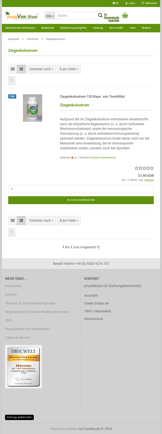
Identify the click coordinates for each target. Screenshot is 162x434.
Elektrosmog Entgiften (73, 27)
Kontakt (11, 295)
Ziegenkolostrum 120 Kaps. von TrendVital (92, 97)
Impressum (13, 286)
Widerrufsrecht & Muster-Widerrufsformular (37, 312)
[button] (115, 3)
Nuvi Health (116, 27)
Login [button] (131, 3)
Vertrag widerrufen (19, 417)
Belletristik (47, 27)
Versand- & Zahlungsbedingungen (30, 303)
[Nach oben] (150, 428)
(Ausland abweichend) (103, 157)
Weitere (146, 27)
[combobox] (41, 69)
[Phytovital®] (21, 15)
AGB (8, 320)
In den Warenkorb (81, 200)
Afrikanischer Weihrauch (20, 27)
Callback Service (17, 338)
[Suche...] (100, 15)
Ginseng (98, 27)
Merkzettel (150, 3)
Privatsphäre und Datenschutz (27, 329)
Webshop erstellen (63, 429)
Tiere (132, 27)
